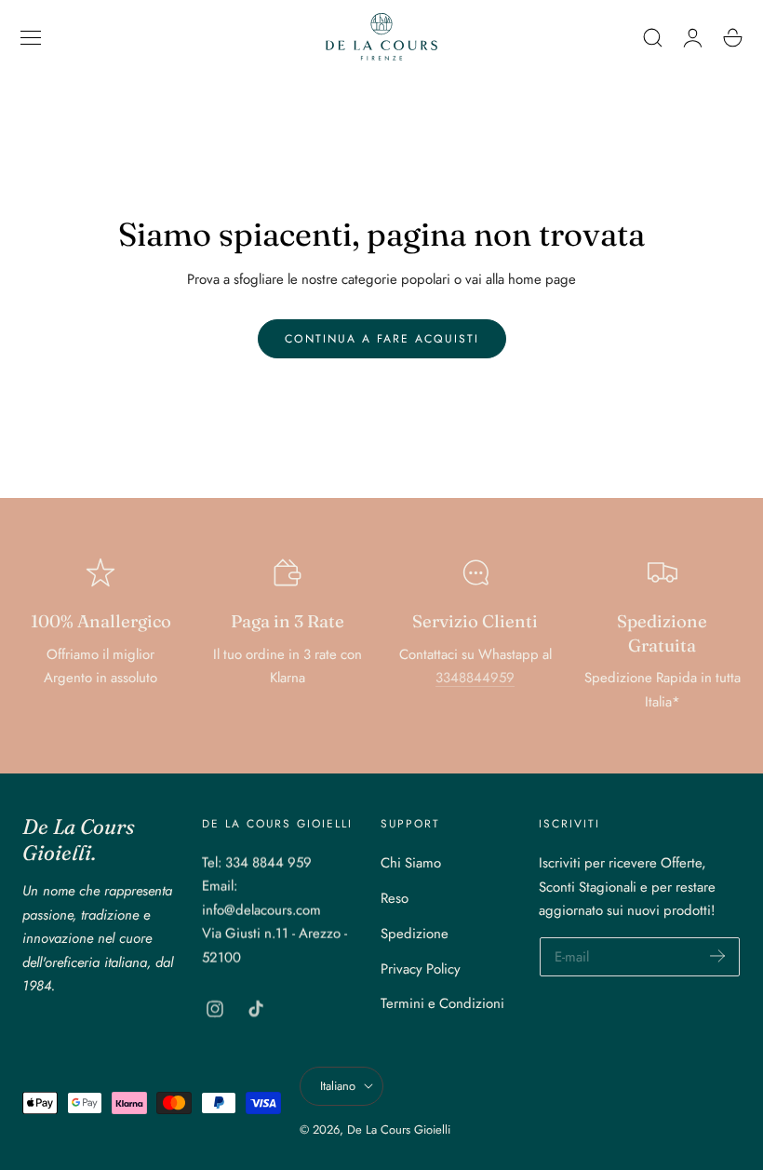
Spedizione (414, 933)
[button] (30, 37)
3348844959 (475, 677)
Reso (394, 898)
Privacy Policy (421, 969)
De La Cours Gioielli (398, 1129)
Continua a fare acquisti (382, 338)
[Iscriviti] (717, 955)
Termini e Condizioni (442, 1003)
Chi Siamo (411, 863)
